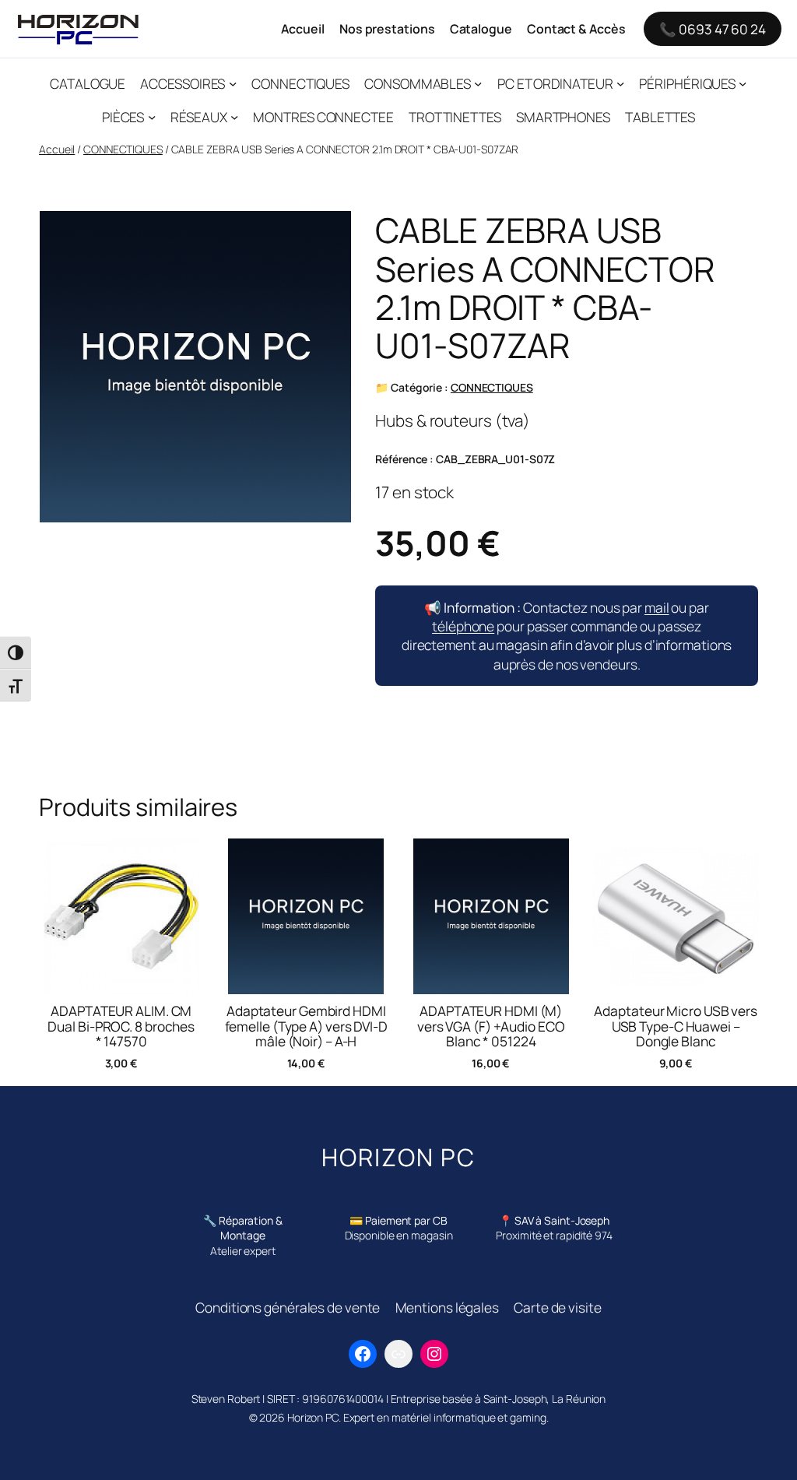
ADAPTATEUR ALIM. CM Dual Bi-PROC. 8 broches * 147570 (121, 1026)
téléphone (463, 626)
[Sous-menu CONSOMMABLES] (478, 82)
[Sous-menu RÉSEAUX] (234, 117)
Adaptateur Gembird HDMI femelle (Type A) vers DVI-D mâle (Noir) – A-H (306, 1026)
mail (656, 607)
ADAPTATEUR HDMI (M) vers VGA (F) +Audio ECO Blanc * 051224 (491, 1026)
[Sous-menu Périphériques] (742, 82)
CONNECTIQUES (123, 149)
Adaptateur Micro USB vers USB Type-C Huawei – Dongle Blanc (675, 1026)
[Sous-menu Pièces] (152, 117)
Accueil (57, 149)
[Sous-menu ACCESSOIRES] (233, 82)
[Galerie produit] (195, 367)
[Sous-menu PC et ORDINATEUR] (620, 82)
